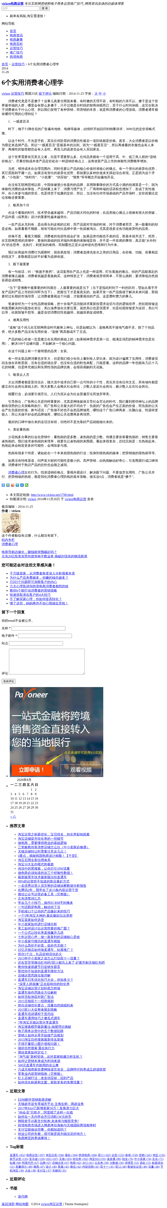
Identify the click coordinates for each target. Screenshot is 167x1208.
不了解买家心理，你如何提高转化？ (36, 599)
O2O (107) (52, 1159)
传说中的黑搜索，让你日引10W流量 (44, 868)
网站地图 (22, 1204)
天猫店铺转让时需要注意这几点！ (42, 851)
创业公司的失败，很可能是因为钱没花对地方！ (52, 1134)
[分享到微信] (27, 485)
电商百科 (16, 44)
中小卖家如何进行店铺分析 (37, 924)
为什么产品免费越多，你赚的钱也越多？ (39, 577)
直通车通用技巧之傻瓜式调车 (39, 1018)
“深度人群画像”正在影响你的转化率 (44, 984)
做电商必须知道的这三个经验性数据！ (45, 873)
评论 (5, 673)
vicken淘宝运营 (51, 1204)
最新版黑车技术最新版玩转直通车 (42, 877)
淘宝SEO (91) (97, 1159)
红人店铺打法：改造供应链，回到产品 (45, 1078)
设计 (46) (51, 1166)
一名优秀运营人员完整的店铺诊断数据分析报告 (52, 885)
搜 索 (45, 8)
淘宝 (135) (159, 1155)
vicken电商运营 (75, 499)
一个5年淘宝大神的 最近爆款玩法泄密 (45, 915)
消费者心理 (16, 472)
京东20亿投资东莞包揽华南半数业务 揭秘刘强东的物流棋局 (44, 556)
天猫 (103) (65, 1159)
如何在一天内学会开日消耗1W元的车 (44, 1116)
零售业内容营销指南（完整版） (41, 1073)
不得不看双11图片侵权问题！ (39, 1044)
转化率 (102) (80, 1159)
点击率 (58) (101, 1162)
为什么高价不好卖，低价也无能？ (42, 945)
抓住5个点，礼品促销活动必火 (40, 954)
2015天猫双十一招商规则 (36, 1001)
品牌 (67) (45, 1162)
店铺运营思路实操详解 (34, 975)
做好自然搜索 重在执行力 (36, 1048)
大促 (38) (30, 1170)
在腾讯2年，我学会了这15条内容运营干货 (48, 890)
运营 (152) (118, 1155)
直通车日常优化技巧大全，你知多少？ (45, 979)
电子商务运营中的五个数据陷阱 (41, 1031)
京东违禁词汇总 (29, 898)
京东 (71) (158, 1159)
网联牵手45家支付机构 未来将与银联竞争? (48, 1121)
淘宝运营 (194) (55, 1155)
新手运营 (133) (19, 1159)
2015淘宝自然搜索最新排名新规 (41, 1039)
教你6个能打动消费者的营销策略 (33, 590)
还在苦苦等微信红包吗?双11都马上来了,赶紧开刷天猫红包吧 (61, 962)
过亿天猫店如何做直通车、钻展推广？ (45, 949)
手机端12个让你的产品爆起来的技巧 (44, 911)
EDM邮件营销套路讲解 (34, 1099)
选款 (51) (145, 1162)
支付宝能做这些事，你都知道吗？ (42, 1129)
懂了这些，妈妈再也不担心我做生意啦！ (39, 603)
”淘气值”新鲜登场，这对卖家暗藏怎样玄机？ (50, 1056)
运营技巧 (16, 48)
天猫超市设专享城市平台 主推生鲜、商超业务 (51, 1104)
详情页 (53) (132, 1162)
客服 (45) (63, 1166)
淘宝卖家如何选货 (31, 920)
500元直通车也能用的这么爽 (38, 1065)
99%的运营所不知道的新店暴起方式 (43, 881)
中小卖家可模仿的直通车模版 (39, 941)
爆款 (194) (71, 1155)
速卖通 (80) (114, 1159)
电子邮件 (9, 635)
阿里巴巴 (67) (30, 1162)
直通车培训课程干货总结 (36, 1014)
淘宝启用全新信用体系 (34, 860)
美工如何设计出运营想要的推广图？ (44, 928)
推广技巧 (16, 52)
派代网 (23, 1196)
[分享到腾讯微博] (17, 485)
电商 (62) (75, 1162)
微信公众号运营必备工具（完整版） (44, 894)
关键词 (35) (59, 1170)
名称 (6, 628)
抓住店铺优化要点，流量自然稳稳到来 (45, 1005)
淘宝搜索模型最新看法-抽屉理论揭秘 (44, 1026)
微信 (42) (75, 1166)
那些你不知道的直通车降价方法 (41, 971)
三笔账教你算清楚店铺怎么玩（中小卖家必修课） (54, 847)
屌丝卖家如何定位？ (32, 1052)
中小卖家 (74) (142, 1159)
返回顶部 (8, 1204)
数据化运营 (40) (137, 1166)
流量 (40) (154, 1166)
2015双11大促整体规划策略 (37, 1009)
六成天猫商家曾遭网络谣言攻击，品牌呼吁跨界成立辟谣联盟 (62, 1069)
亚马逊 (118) (37, 1159)
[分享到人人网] (22, 485)
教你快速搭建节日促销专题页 (39, 967)
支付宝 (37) (44, 1170)
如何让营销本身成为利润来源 (39, 1061)
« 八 (13, 816)
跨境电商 (16, 56)
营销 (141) (145, 1155)
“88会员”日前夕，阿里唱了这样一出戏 (45, 1112)
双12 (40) (121, 1166)
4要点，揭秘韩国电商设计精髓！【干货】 (48, 855)
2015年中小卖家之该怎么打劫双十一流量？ (49, 958)
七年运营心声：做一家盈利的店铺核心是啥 (49, 937)
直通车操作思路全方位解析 (37, 992)
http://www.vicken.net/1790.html (52, 495)
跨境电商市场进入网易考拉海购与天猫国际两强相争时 (57, 1125)
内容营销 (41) (90, 1166)
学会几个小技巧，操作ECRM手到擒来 (45, 902)
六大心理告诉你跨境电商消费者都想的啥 (39, 586)
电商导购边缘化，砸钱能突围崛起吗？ (29, 552)
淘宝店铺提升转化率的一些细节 (41, 838)
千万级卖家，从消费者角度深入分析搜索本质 (42, 573)
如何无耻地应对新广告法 (36, 997)
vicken (6, 93)
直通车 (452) (17, 1155)
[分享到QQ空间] (8, 485)
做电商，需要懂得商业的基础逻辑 (42, 843)
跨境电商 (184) (88, 1155)
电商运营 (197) (35, 1155)
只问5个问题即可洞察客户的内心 (33, 582)
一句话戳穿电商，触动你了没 (39, 907)
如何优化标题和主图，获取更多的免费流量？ (50, 1082)
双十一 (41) (107, 1166)
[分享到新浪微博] (12, 485)
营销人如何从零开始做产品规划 (41, 1035)
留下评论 (45, 93)
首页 (13, 31)
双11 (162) (104, 1155)
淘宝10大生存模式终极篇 (36, 864)
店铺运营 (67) (60, 1162)
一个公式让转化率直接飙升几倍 (41, 932)
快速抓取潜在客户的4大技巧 (30, 594)
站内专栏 (8, 540)
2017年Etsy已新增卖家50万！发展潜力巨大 (48, 1108)
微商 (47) (39, 1166)
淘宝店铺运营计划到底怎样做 (39, 988)
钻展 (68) (15, 1162)
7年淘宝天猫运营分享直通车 (38, 1022)
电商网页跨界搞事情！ (34, 1138)
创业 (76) (127, 1159)
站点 (5, 643)
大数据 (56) (117, 1162)
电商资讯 (16, 35)
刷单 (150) (131, 1155)
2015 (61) (88, 1162)
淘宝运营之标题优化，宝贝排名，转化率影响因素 (54, 834)
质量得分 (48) (24, 1166)
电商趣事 (16, 39)
